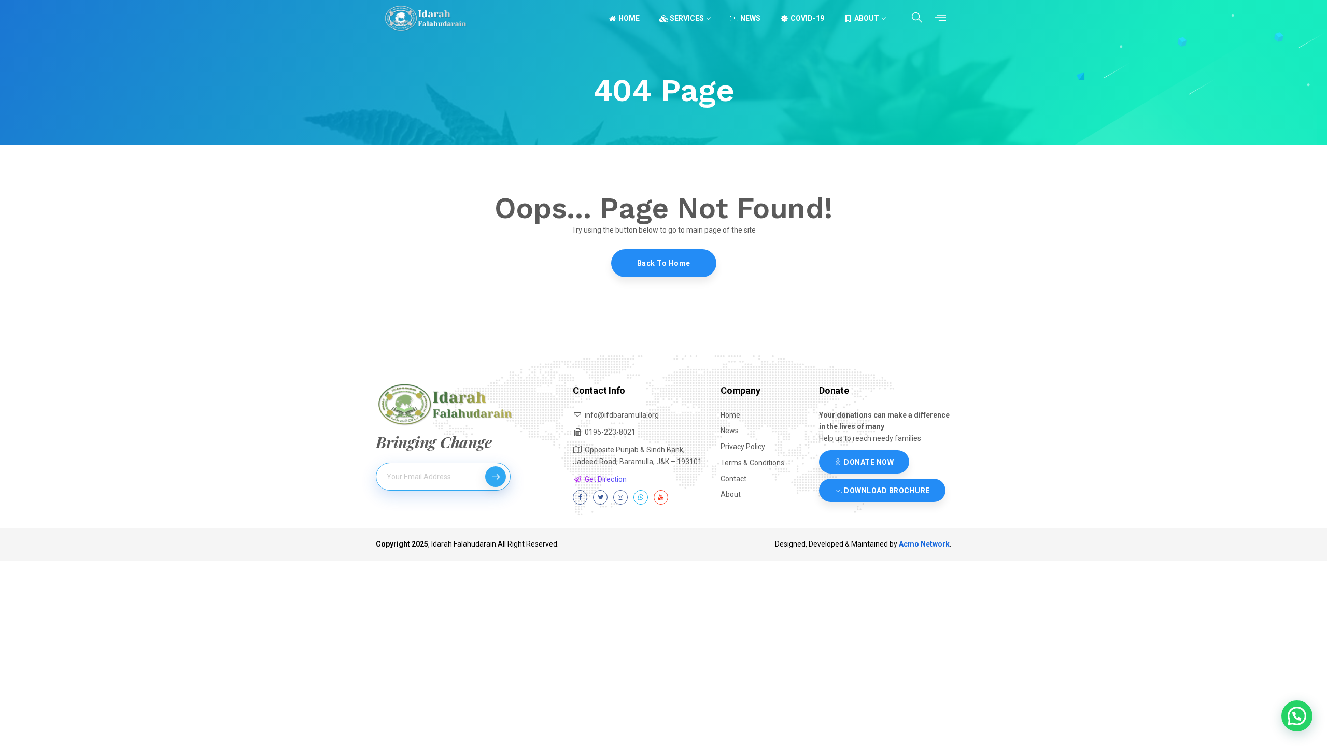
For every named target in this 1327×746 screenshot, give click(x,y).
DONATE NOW (868, 462)
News (750, 18)
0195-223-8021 (610, 432)
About (866, 18)
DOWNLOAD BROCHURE (886, 490)
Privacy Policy (743, 446)
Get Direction (606, 479)
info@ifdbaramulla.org (622, 415)
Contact (733, 479)
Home (629, 18)
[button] (1296, 715)
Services (687, 18)
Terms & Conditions (752, 462)
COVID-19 (807, 18)
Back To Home (663, 263)
